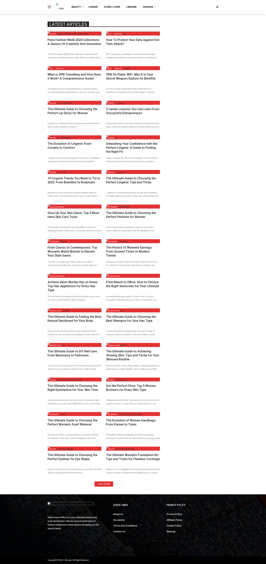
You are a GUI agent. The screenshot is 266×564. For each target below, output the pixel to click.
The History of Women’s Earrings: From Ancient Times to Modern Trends (129, 251)
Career (93, 7)
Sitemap (171, 531)
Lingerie (131, 7)
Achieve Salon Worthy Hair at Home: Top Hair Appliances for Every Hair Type (73, 286)
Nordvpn (118, 34)
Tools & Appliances (56, 207)
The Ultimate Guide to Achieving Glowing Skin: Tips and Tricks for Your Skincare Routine (132, 355)
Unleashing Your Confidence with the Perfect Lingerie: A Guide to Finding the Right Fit (131, 147)
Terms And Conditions (125, 525)
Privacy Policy (174, 514)
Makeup (52, 103)
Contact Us (119, 531)
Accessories (112, 207)
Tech (109, 34)
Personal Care (114, 276)
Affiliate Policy (174, 520)
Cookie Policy (174, 525)
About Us (118, 514)
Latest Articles (68, 24)
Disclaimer (119, 520)
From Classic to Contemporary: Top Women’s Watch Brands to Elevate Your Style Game (72, 251)
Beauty (76, 7)
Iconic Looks (112, 7)
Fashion (148, 7)
